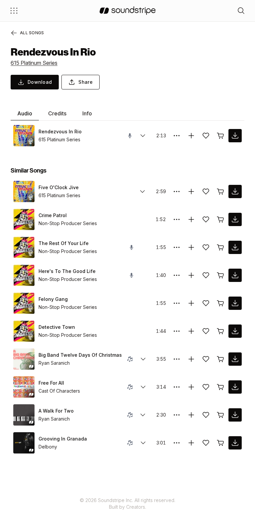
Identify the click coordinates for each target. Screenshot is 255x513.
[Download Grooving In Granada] (235, 442)
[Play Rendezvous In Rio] (24, 135)
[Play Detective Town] (24, 331)
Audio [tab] (24, 113)
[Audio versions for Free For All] (143, 387)
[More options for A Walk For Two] (176, 415)
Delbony (48, 446)
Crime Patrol (53, 215)
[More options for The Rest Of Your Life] (176, 247)
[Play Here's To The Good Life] (24, 275)
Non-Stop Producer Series (68, 223)
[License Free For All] (220, 387)
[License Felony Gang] (220, 303)
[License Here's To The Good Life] (220, 275)
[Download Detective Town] (235, 331)
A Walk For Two (56, 411)
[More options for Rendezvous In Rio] (176, 135)
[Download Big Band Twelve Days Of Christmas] (235, 359)
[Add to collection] (191, 135)
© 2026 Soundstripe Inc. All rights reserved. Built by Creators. (127, 503)
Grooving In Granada (63, 439)
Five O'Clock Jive (59, 187)
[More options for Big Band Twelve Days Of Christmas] (176, 359)
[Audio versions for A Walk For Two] (142, 415)
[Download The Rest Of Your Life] (235, 247)
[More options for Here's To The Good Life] (176, 275)
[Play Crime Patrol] (24, 219)
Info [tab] (87, 113)
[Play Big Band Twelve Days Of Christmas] (24, 359)
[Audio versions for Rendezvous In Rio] (142, 135)
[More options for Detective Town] (176, 331)
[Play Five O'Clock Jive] (24, 191)
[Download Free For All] (235, 387)
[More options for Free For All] (176, 387)
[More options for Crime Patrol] (176, 219)
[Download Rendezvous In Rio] (235, 135)
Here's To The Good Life (67, 271)
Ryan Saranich (54, 363)
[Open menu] (14, 10)
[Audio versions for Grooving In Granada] (143, 443)
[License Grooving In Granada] (220, 442)
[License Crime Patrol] (220, 219)
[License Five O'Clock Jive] (220, 191)
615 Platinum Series (34, 63)
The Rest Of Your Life (64, 243)
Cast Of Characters (59, 391)
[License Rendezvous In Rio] (220, 135)
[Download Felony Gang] (235, 303)
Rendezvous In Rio (60, 131)
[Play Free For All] (24, 387)
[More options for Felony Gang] (176, 303)
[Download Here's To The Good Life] (235, 275)
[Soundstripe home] (128, 10)
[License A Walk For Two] (220, 415)
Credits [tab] (57, 113)
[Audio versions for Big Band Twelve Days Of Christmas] (143, 359)
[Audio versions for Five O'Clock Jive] (142, 191)
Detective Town (57, 327)
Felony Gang (53, 299)
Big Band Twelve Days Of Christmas (80, 355)
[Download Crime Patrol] (235, 219)
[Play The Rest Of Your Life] (24, 247)
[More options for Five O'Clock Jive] (176, 191)
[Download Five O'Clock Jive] (235, 191)
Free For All (51, 383)
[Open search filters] (241, 10)
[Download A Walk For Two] (235, 415)
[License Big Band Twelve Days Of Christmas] (220, 359)
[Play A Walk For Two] (24, 415)
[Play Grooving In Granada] (24, 442)
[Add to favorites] (205, 135)
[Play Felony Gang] (24, 303)
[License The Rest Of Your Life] (220, 247)
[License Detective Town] (220, 331)
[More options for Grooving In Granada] (176, 442)
